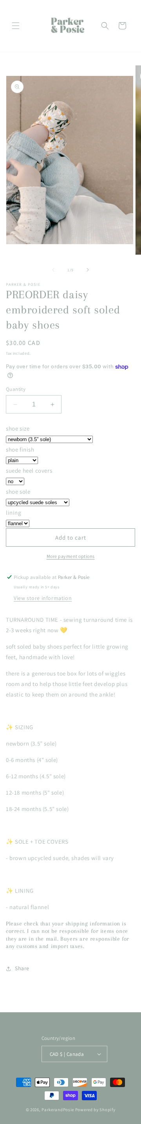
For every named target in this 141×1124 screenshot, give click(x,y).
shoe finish (20, 449)
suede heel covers (29, 470)
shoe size (17, 428)
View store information (43, 598)
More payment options (71, 556)
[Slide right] (87, 269)
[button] (15, 25)
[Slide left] (53, 269)
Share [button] (22, 968)
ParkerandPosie (58, 1109)
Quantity (15, 389)
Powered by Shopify (95, 1109)
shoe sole (18, 491)
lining (14, 512)
